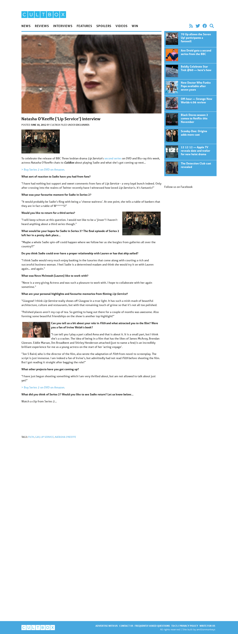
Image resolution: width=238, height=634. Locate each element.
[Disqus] (91, 488)
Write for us (207, 625)
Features (84, 26)
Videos (121, 26)
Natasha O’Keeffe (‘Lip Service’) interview (190, 39)
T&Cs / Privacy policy (184, 625)
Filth (31, 436)
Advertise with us (106, 625)
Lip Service (47, 436)
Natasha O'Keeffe (65, 436)
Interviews (62, 26)
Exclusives (82, 124)
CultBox (55, 124)
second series (112, 158)
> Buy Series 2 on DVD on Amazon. (43, 169)
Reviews (42, 26)
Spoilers (103, 26)
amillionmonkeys (206, 629)
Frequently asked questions (152, 625)
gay (37, 436)
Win (135, 26)
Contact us (126, 625)
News (26, 26)
